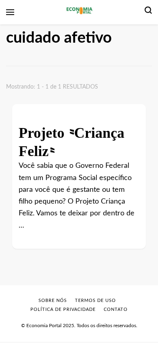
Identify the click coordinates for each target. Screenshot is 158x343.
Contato (116, 309)
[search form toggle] (148, 12)
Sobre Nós (52, 300)
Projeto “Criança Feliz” (71, 139)
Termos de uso (95, 300)
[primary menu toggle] (10, 12)
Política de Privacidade (63, 309)
